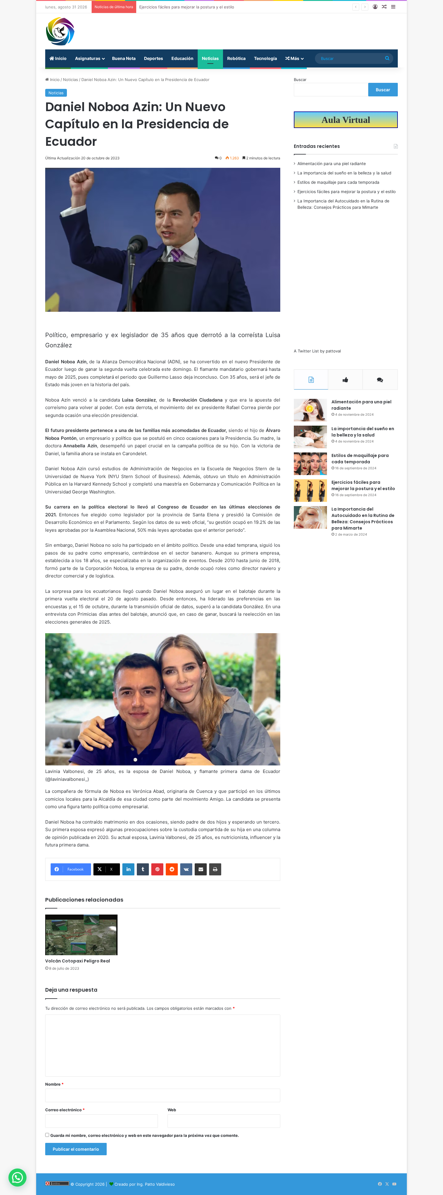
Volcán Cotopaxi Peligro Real (77, 961)
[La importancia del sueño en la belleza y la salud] (310, 437)
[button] (17, 1177)
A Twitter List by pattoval (317, 351)
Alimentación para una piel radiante (331, 163)
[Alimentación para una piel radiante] (310, 410)
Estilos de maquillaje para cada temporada (338, 182)
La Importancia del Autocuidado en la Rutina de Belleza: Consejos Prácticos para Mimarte (362, 518)
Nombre (54, 1084)
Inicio (60, 58)
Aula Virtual (346, 120)
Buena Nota (124, 58)
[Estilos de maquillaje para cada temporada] (310, 463)
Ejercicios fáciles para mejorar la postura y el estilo (186, 7)
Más (294, 58)
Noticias (210, 58)
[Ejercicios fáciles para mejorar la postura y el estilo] (310, 490)
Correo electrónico (65, 1109)
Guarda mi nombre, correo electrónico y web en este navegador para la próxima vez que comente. (144, 1135)
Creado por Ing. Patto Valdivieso (145, 1184)
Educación (182, 58)
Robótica (236, 58)
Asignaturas (87, 58)
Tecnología (265, 58)
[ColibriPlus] (60, 31)
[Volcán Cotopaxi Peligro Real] (81, 935)
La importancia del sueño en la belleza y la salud (344, 172)
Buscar (300, 79)
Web (172, 1109)
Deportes (153, 58)
